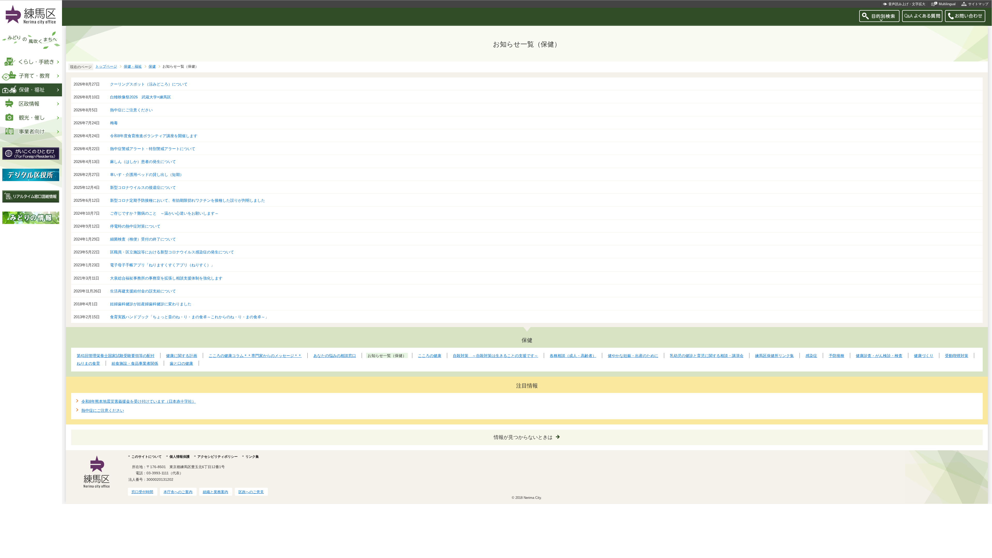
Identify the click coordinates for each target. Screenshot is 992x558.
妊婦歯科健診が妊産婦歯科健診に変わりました (150, 304)
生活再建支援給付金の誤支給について (143, 291)
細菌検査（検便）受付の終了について (143, 239)
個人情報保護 (179, 457)
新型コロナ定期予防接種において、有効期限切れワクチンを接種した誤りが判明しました (187, 200)
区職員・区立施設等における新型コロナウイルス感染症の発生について (172, 252)
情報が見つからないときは (523, 437)
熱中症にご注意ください (131, 110)
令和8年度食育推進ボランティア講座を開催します (153, 136)
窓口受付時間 (142, 492)
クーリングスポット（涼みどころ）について (149, 84)
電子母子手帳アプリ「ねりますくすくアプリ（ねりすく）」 (162, 265)
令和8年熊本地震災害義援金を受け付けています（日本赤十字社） (138, 401)
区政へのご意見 (251, 492)
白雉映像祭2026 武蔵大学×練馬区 (140, 97)
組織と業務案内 (215, 492)
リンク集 (252, 457)
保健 (152, 66)
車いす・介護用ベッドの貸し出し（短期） (147, 174)
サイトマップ (978, 4)
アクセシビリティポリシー (217, 457)
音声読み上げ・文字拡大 (906, 4)
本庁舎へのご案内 (178, 492)
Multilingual (947, 4)
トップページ (106, 66)
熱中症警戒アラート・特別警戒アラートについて (152, 148)
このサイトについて (146, 457)
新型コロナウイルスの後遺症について (143, 187)
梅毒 (114, 123)
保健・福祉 (133, 66)
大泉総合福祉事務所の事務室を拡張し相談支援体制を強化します (166, 278)
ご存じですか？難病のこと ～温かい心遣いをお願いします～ (164, 213)
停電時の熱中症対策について (135, 226)
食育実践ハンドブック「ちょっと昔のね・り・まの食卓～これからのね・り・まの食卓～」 (189, 317)
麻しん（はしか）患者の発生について (143, 161)
